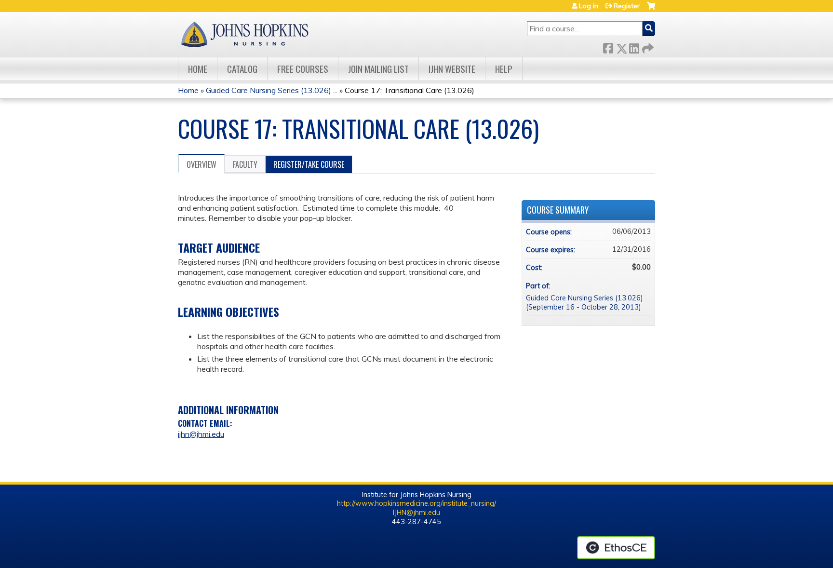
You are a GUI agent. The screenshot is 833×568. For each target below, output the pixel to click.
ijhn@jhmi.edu (201, 434)
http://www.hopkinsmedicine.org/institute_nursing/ (416, 503)
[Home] (244, 34)
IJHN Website (452, 69)
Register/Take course (308, 164)
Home (197, 69)
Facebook (608, 46)
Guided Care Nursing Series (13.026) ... (271, 90)
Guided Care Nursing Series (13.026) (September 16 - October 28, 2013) (584, 302)
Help (503, 69)
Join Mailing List (378, 69)
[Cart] (651, 9)
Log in (588, 5)
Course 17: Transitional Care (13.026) (409, 90)
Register (627, 5)
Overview (201, 164)
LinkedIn (634, 46)
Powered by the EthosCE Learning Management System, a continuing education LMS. (616, 547)
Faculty (245, 164)
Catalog (242, 69)
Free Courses (302, 69)
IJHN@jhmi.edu (416, 512)
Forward (647, 46)
